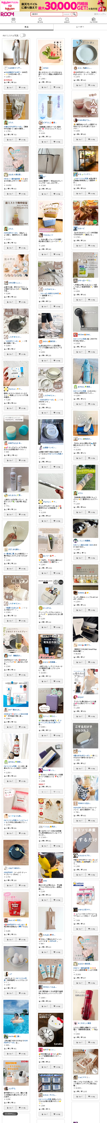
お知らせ (67, 20)
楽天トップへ (100, 14)
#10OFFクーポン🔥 (13, 341)
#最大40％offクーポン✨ (82, 756)
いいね (23, 87)
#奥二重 (11, 554)
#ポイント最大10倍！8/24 (83, 545)
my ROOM (93, 20)
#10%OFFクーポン (11, 233)
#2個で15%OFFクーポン (13, 127)
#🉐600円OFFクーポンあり (14, 925)
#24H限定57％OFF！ (13, 72)
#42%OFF (77, 808)
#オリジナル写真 (10, 766)
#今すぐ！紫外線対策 (12, 179)
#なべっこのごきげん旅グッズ (50, 721)
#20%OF (53, 941)
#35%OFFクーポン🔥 (48, 400)
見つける (40, 20)
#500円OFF (8, 872)
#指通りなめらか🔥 (13, 608)
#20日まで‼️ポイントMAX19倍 (16, 714)
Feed (13, 20)
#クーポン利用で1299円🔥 (51, 294)
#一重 (6, 554)
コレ (10, 87)
